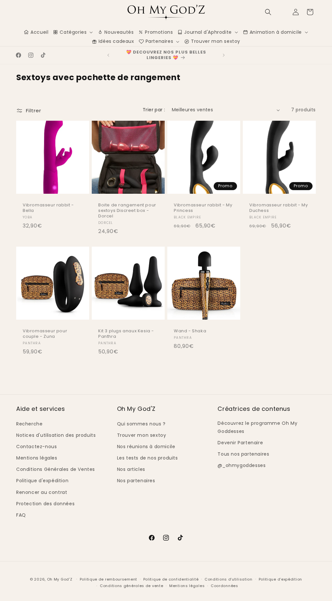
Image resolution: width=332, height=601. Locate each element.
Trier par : (154, 109)
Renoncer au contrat (41, 492)
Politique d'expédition (42, 480)
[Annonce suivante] (224, 55)
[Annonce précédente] (108, 55)
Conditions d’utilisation (229, 579)
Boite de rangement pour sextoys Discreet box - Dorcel (127, 210)
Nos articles (131, 469)
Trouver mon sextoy (141, 435)
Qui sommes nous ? (141, 424)
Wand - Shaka (190, 331)
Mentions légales (36, 458)
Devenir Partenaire (240, 442)
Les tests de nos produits (147, 458)
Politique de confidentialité (171, 579)
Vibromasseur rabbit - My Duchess (278, 208)
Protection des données (45, 503)
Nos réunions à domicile (146, 446)
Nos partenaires (136, 480)
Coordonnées (224, 585)
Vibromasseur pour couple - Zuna (45, 333)
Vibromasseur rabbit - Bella (48, 208)
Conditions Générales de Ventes (55, 469)
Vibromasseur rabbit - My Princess (203, 208)
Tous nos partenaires (243, 454)
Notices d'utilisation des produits (56, 435)
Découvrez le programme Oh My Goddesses (257, 427)
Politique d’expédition (280, 579)
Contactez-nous (36, 446)
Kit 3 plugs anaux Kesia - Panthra (126, 333)
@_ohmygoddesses (242, 465)
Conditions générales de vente (131, 585)
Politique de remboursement (108, 579)
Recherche (29, 424)
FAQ (21, 515)
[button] (268, 12)
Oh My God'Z (60, 579)
